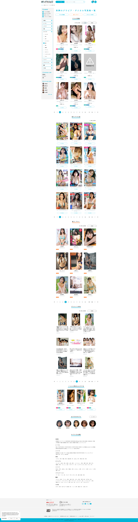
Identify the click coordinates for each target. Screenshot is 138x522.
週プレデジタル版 (47, 13)
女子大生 (89, 479)
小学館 (93, 441)
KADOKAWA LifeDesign (75, 441)
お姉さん (65, 469)
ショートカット (79, 463)
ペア (58, 474)
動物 (80, 486)
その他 (85, 486)
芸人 (73, 482)
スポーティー (73, 464)
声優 (83, 479)
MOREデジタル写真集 (83, 447)
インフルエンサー (89, 480)
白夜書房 (74, 442)
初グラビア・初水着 (67, 486)
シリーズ (44, 26)
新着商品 (43, 74)
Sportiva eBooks (77, 448)
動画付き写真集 (73, 452)
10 (85, 112)
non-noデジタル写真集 (91, 447)
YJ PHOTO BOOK (67, 447)
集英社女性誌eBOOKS (60, 448)
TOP (42, 5)
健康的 (46, 47)
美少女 (58, 469)
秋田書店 (57, 441)
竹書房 (61, 442)
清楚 (58, 470)
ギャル (46, 56)
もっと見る (93, 416)
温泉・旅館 (81, 474)
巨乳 (45, 36)
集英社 (86, 441)
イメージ (44, 59)
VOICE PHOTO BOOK (80, 452)
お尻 (45, 38)
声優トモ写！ (58, 454)
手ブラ (58, 486)
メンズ (75, 486)
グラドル (59, 479)
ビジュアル (45, 31)
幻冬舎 (83, 441)
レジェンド (67, 482)
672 (89, 381)
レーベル (44, 23)
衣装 (44, 28)
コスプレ (59, 458)
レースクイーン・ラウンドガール (63, 480)
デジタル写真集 (47, 11)
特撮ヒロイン (59, 482)
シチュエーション (46, 62)
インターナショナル (47, 54)
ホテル (75, 474)
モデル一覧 (50, 94)
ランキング (44, 76)
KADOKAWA (67, 441)
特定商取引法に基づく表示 (64, 516)
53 (89, 217)
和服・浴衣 (83, 458)
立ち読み (62, 50)
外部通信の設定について (73, 516)
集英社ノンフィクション (68, 448)
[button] (95, 395)
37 (89, 112)
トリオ (63, 474)
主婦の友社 (90, 441)
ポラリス (62, 454)
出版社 (44, 20)
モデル (77, 479)
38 (92, 112)
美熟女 (71, 469)
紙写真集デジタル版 (59, 452)
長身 (45, 45)
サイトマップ (92, 516)
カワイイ (85, 469)
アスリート (79, 482)
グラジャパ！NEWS (47, 16)
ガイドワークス (62, 441)
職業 (44, 65)
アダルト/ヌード (86, 482)
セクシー (92, 469)
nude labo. (66, 454)
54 (92, 217)
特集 (43, 77)
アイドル (66, 479)
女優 (72, 479)
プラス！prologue (66, 452)
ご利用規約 (45, 516)
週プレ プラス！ (76, 14)
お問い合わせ (87, 516)
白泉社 (71, 442)
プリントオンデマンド (89, 452)
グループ (69, 474)
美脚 (86, 463)
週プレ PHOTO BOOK (60, 447)
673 (92, 381)
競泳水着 (71, 458)
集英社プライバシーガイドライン (54, 516)
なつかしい (78, 469)
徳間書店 (64, 442)
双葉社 (77, 442)
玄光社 (80, 441)
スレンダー (46, 34)
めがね (77, 458)
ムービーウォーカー (82, 442)
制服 (65, 458)
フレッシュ (46, 49)
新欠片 (68, 442)
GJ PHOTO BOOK (74, 447)
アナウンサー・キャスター (77, 480)
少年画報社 (58, 442)
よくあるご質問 (81, 516)
